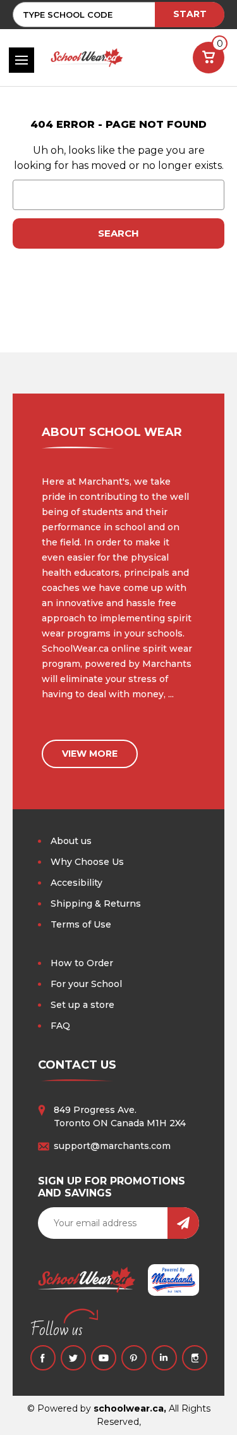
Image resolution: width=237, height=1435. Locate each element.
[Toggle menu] (21, 60)
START (190, 14)
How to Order (82, 963)
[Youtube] (103, 1357)
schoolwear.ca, (130, 1408)
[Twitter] (73, 1357)
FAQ (60, 1025)
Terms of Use (81, 924)
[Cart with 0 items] (208, 58)
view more (90, 753)
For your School (86, 984)
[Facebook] (43, 1357)
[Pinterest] (134, 1357)
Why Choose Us (87, 861)
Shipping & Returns (96, 903)
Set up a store (82, 1004)
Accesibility (76, 882)
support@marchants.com (112, 1146)
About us (71, 841)
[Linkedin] (164, 1357)
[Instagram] (194, 1357)
